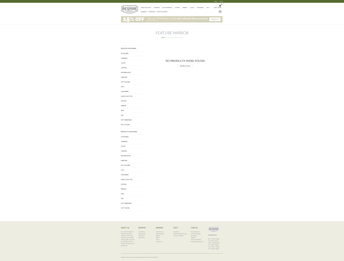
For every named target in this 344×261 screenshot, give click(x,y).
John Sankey (125, 91)
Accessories (200, 7)
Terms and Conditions (134, 257)
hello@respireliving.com (197, 241)
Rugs (122, 110)
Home (163, 37)
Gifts (207, 7)
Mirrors (185, 7)
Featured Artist (126, 72)
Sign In (221, 1)
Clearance (144, 11)
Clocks (192, 7)
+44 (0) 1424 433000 (196, 239)
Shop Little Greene (162, 11)
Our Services (151, 11)
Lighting (177, 7)
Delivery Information (146, 257)
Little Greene (141, 235)
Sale (122, 115)
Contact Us (176, 232)
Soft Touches (125, 124)
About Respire (142, 233)
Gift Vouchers (125, 82)
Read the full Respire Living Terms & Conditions (180, 234)
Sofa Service (141, 237)
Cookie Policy (154, 257)
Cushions (124, 67)
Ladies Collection (146, 7)
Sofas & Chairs (159, 232)
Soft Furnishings (167, 7)
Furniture (157, 7)
